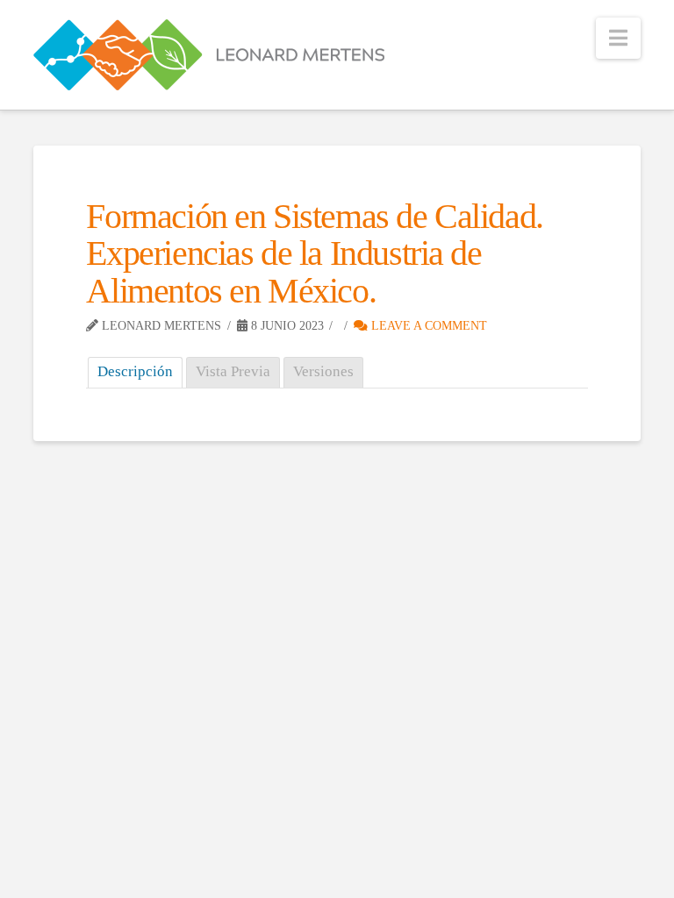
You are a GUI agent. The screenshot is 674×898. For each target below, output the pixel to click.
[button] (618, 38)
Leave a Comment (427, 325)
